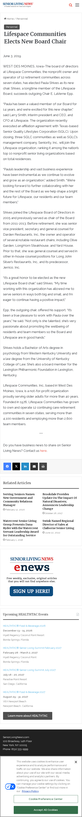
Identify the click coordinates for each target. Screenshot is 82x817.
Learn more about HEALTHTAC (27, 715)
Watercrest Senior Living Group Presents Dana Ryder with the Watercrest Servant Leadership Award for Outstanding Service (21, 528)
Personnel (22, 18)
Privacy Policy (30, 791)
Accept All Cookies (46, 809)
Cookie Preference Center (46, 799)
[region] (41, 786)
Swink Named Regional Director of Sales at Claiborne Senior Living (58, 524)
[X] (16, 466)
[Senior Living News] (18, 5)
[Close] (76, 762)
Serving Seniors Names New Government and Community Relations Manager (19, 500)
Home (10, 18)
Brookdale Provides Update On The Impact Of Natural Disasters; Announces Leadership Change (60, 501)
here (43, 451)
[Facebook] (7, 466)
